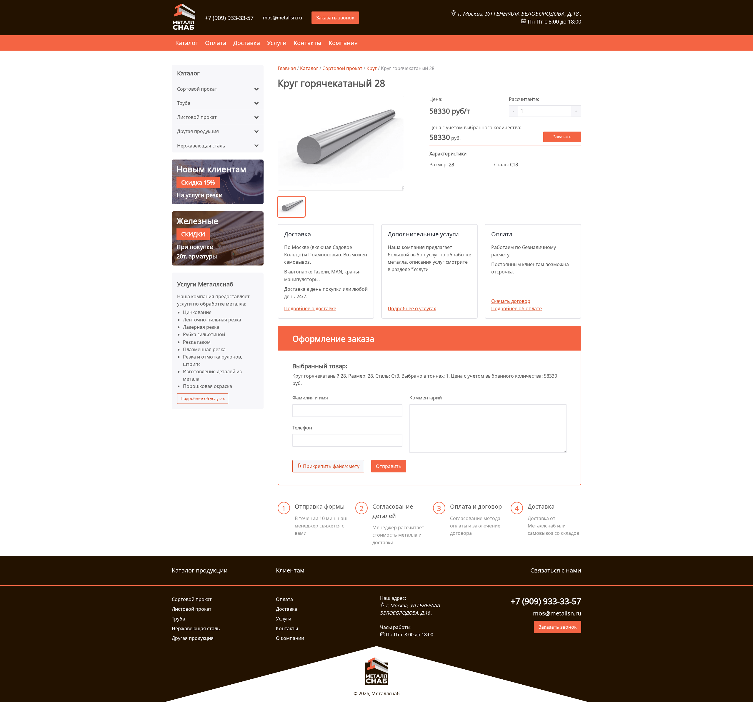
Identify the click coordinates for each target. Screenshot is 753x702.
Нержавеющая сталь (201, 145)
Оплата (215, 43)
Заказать (562, 137)
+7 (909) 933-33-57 (229, 18)
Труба (183, 103)
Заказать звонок (335, 17)
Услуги (276, 43)
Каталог (186, 43)
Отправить (389, 466)
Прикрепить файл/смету (330, 466)
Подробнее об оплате (516, 308)
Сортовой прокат (197, 89)
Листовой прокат (197, 117)
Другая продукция (198, 131)
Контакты (307, 43)
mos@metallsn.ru (282, 17)
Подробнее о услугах (412, 308)
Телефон (302, 427)
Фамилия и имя (310, 397)
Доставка (246, 43)
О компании (290, 638)
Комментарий (425, 397)
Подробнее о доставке (310, 308)
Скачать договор (510, 301)
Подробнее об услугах (203, 398)
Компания (343, 43)
